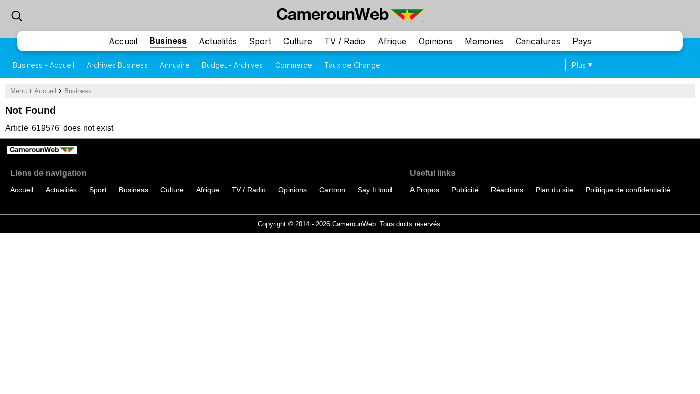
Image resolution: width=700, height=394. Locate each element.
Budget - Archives (232, 65)
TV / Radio (344, 41)
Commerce (293, 65)
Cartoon (332, 190)
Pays (581, 41)
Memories (484, 41)
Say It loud (375, 190)
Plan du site (554, 190)
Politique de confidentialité (628, 190)
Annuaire (175, 65)
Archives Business (117, 65)
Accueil (123, 41)
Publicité (465, 190)
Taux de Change (352, 65)
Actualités (218, 41)
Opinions (435, 41)
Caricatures (538, 41)
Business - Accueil (43, 65)
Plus (579, 65)
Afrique (392, 41)
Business (168, 40)
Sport (260, 41)
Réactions (507, 190)
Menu (18, 91)
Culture (297, 41)
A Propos (424, 190)
